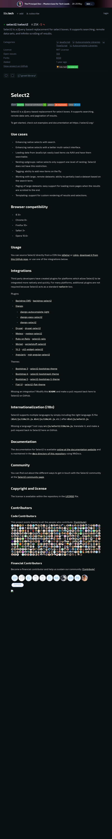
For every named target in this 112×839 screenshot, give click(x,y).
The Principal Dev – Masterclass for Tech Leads (46, 3)
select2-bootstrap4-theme (44, 373)
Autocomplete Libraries (87, 42)
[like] (6, 75)
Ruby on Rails (23, 338)
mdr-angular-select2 (39, 354)
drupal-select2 (33, 328)
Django (19, 306)
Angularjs (21, 354)
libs (9, 13)
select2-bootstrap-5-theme (45, 379)
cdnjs (76, 255)
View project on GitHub (16, 66)
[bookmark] (12, 75)
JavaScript (65, 42)
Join (89, 3)
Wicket (19, 344)
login (106, 13)
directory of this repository (49, 453)
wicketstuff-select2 (35, 344)
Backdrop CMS (23, 300)
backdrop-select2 (42, 300)
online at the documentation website (76, 449)
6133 (58, 57)
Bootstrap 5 (22, 379)
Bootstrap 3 (22, 368)
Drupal (19, 328)
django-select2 (28, 322)
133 (58, 53)
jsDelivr (66, 255)
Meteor (19, 333)
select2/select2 (17, 24)
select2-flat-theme (35, 384)
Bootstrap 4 (22, 373)
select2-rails (39, 338)
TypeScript (61, 45)
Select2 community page (31, 476)
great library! (28, 75)
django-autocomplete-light (34, 311)
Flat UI (19, 384)
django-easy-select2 (31, 317)
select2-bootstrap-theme (43, 368)
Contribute (80, 522)
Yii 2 (18, 349)
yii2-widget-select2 (32, 349)
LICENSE (69, 496)
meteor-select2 (34, 333)
